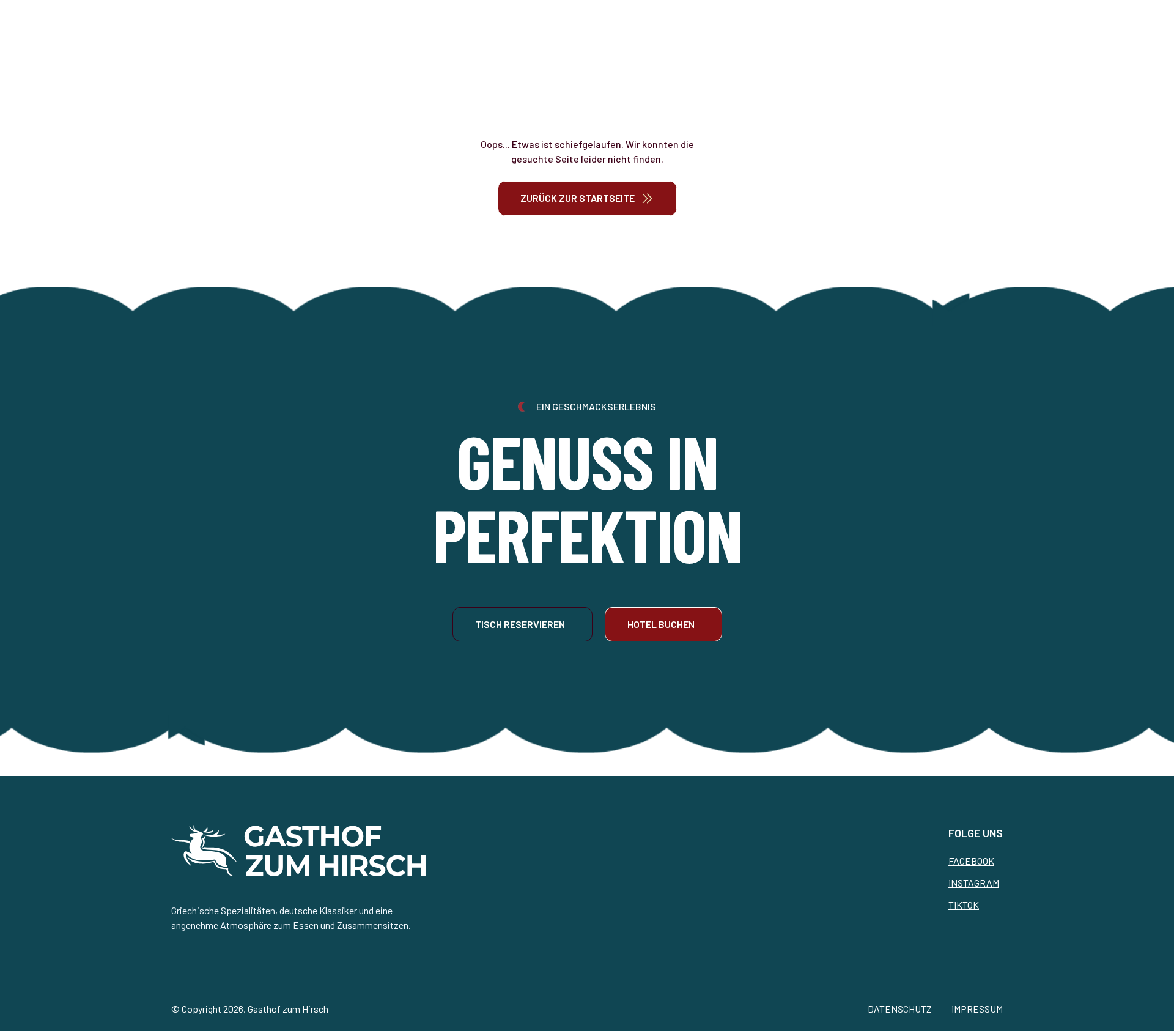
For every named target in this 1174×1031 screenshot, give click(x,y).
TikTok (963, 905)
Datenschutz (900, 1008)
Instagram (973, 883)
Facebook (971, 861)
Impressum (977, 1008)
